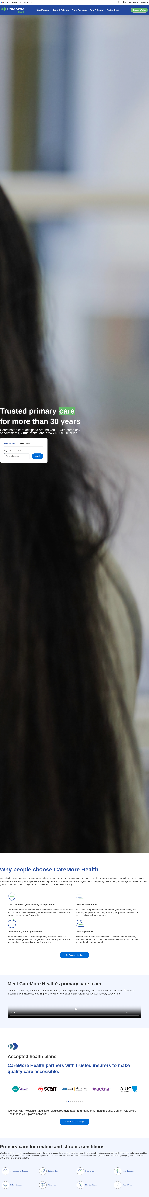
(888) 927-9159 (131, 2)
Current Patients (60, 10)
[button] (119, 2)
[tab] (10, 444)
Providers (14, 2)
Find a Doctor (97, 10)
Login (143, 2)
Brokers (26, 2)
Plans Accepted (79, 10)
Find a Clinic (113, 10)
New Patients (42, 10)
